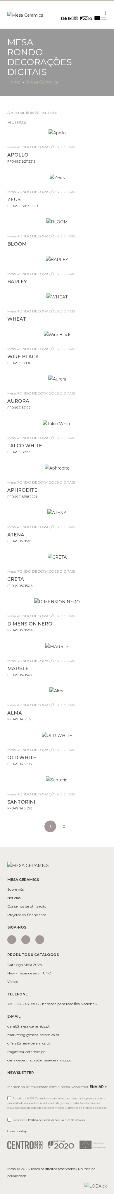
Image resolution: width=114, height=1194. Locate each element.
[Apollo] (57, 132)
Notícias (13, 898)
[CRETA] (57, 557)
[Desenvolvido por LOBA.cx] (95, 1185)
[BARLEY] (57, 259)
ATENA (15, 535)
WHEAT (16, 319)
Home (13, 82)
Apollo (17, 155)
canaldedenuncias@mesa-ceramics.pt (39, 1060)
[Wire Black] (57, 334)
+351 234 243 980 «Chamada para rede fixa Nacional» (52, 1004)
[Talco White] (57, 423)
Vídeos (12, 981)
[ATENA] (57, 512)
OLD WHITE (21, 757)
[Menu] (106, 11)
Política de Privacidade (43, 1120)
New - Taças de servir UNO (29, 973)
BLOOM (17, 244)
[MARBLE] (57, 646)
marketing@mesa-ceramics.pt (33, 1035)
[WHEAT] (57, 296)
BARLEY (17, 281)
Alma (14, 713)
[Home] (25, 14)
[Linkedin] (39, 939)
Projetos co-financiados (26, 915)
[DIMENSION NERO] (57, 601)
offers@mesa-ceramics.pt (28, 1043)
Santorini (21, 802)
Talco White (24, 446)
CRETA (15, 579)
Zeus (13, 199)
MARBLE (18, 668)
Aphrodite (22, 490)
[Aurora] (57, 378)
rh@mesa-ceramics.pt (26, 1052)
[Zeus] (57, 177)
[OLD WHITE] (57, 735)
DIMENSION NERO (29, 624)
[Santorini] (57, 779)
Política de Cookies (73, 1120)
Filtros (17, 122)
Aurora (18, 401)
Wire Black (23, 356)
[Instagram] (11, 939)
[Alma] (57, 690)
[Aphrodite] (57, 467)
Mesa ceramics (42, 82)
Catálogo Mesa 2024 (24, 965)
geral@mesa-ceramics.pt (28, 1026)
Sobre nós (15, 889)
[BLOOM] (57, 221)
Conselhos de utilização (26, 906)
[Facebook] (25, 939)
